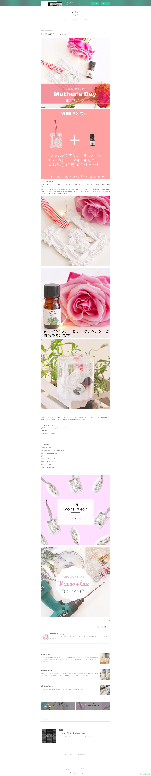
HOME (65, 19)
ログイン (105, 3)
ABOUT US (75, 19)
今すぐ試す (95, 3)
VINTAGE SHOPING (46, 670)
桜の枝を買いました (46, 654)
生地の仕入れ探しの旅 (47, 686)
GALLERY (85, 19)
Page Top (75, 762)
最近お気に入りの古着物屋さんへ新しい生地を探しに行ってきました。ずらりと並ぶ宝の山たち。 (64, 689)
